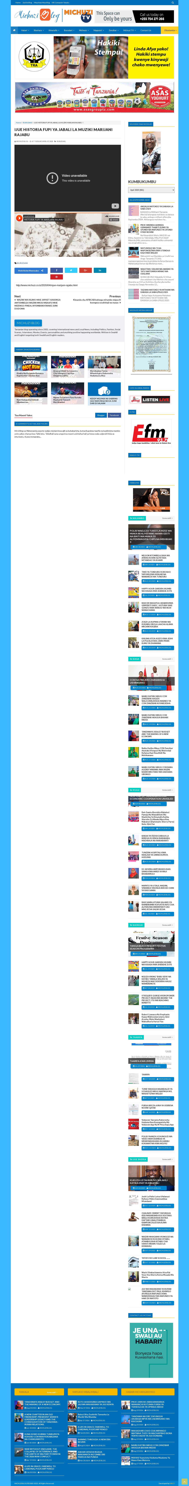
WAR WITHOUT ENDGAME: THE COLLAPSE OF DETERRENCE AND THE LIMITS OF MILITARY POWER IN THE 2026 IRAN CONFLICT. (42, 1453)
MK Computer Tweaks (60, 2)
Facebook (114, 415)
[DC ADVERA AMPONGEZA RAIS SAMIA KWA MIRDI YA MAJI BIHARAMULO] (133, 877)
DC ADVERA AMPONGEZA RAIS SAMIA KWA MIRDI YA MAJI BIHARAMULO (156, 871)
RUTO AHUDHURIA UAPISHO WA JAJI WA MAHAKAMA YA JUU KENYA (96, 1403)
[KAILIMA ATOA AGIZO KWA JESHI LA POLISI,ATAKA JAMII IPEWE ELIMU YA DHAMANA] (133, 647)
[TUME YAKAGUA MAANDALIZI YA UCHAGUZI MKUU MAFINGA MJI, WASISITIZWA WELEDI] (133, 1097)
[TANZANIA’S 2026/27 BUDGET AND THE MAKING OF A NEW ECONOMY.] (133, 740)
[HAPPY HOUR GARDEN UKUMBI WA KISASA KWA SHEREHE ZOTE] (133, 597)
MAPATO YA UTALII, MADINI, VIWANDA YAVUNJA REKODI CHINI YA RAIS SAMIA (158, 888)
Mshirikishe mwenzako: (28, 270)
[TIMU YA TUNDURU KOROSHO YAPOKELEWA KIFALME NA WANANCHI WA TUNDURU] (133, 580)
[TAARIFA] (133, 1083)
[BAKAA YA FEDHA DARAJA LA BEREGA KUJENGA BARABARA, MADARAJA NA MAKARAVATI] (133, 844)
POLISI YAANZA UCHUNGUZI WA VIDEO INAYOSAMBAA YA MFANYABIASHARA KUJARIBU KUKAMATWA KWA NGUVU (157, 1140)
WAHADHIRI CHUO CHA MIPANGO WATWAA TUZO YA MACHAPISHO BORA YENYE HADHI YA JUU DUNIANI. (151, 1433)
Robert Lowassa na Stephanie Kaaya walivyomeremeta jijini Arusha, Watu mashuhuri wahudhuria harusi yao (156, 1018)
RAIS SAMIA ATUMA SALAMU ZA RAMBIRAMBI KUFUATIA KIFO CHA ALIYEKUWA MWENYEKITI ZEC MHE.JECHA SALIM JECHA (158, 906)
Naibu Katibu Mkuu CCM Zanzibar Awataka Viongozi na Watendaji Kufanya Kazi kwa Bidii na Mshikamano (157, 751)
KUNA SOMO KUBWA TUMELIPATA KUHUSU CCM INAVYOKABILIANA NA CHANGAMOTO (42, 1436)
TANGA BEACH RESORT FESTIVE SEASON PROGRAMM (148, 947)
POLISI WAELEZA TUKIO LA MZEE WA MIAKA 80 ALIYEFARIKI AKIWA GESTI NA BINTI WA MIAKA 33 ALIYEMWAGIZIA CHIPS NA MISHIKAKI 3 (151, 536)
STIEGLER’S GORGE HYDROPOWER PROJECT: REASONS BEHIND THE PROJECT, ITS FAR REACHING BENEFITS (158, 999)
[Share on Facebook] (56, 270)
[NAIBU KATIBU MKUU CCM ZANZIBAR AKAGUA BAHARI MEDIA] (133, 723)
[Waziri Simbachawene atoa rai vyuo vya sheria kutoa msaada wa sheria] (133, 1281)
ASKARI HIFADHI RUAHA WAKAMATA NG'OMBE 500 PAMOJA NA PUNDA (91, 1454)
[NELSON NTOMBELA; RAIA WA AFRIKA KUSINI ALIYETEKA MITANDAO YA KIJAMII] (133, 564)
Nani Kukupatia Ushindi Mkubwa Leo (28, 401)
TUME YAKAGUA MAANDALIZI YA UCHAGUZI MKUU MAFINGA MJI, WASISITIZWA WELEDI (157, 1091)
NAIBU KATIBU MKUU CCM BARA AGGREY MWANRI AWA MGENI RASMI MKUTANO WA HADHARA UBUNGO (157, 770)
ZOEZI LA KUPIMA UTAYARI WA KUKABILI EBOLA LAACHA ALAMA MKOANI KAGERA (157, 624)
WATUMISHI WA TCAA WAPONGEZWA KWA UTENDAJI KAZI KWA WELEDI (155, 250)
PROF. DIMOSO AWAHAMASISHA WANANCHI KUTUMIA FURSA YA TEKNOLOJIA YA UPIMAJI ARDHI (147, 1404)
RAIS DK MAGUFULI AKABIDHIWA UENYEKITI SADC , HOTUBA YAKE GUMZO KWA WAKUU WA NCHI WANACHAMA (157, 606)
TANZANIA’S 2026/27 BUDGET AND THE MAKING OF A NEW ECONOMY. (156, 734)
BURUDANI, (61, 141)
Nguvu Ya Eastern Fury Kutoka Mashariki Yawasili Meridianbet (67, 399)
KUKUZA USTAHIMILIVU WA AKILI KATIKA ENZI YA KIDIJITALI (149, 1181)
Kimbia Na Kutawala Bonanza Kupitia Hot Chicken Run (30, 374)
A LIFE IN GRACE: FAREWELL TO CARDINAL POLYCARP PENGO (40, 1467)
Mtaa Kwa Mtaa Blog (42, 2)
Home (18, 2)
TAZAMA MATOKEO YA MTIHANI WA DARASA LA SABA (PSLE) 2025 (157, 291)
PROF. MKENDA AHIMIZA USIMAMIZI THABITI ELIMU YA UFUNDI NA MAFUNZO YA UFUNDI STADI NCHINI (156, 228)
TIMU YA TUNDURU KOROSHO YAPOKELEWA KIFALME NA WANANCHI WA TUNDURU (156, 574)
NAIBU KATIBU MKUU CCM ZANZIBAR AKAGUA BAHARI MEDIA (155, 717)
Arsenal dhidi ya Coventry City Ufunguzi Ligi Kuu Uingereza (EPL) (65, 373)
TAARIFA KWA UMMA (142, 1061)
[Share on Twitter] (71, 270)
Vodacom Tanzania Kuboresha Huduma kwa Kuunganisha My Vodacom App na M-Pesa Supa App (158, 1122)
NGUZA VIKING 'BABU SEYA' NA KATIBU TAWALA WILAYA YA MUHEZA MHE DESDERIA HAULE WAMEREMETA (156, 980)
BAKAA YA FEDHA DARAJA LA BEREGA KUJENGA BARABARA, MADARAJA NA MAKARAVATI (156, 838)
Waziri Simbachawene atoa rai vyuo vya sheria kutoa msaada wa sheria (158, 1274)
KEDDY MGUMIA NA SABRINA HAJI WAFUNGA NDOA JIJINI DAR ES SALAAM (104, 401)
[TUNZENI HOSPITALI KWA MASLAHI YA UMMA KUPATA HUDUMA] (133, 861)
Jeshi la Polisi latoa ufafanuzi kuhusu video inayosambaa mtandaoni (156, 1198)
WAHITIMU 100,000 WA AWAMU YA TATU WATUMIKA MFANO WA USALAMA (156, 271)
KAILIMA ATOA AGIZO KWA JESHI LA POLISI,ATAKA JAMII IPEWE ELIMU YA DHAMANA (157, 640)
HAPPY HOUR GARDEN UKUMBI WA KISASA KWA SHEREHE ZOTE (157, 589)
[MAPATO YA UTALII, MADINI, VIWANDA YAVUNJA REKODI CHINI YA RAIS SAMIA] (133, 894)
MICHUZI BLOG (20, 1483)
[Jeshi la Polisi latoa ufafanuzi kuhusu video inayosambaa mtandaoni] (133, 1205)
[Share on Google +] (85, 270)
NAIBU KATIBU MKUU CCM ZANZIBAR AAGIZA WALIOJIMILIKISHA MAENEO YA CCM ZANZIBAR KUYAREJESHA (156, 699)
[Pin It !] (56, 277)
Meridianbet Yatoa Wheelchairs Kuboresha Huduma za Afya (101, 373)
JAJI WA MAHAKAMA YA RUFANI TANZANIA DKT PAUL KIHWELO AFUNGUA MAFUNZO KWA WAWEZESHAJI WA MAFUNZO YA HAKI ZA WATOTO (157, 1294)
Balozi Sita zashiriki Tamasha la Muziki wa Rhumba (93, 1415)
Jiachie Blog (27, 2)
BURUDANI (27, 122)
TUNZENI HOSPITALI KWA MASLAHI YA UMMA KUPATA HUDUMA (155, 854)
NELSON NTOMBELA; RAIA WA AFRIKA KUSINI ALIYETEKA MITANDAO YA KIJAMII (156, 557)
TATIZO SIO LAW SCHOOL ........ (156, 1258)
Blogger (101, 415)
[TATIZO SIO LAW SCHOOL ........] (133, 1266)
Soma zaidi (166, 518)
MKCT (172, 1483)
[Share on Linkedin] (100, 270)
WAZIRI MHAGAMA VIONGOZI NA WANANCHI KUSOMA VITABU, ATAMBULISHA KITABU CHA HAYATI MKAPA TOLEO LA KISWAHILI (157, 1241)
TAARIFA (146, 1074)
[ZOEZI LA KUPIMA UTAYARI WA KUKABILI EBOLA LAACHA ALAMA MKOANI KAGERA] (133, 630)
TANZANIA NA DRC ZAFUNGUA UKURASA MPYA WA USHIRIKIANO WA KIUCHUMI (150, 1419)
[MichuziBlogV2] (54, 14)
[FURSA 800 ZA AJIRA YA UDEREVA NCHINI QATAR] (133, 1114)
